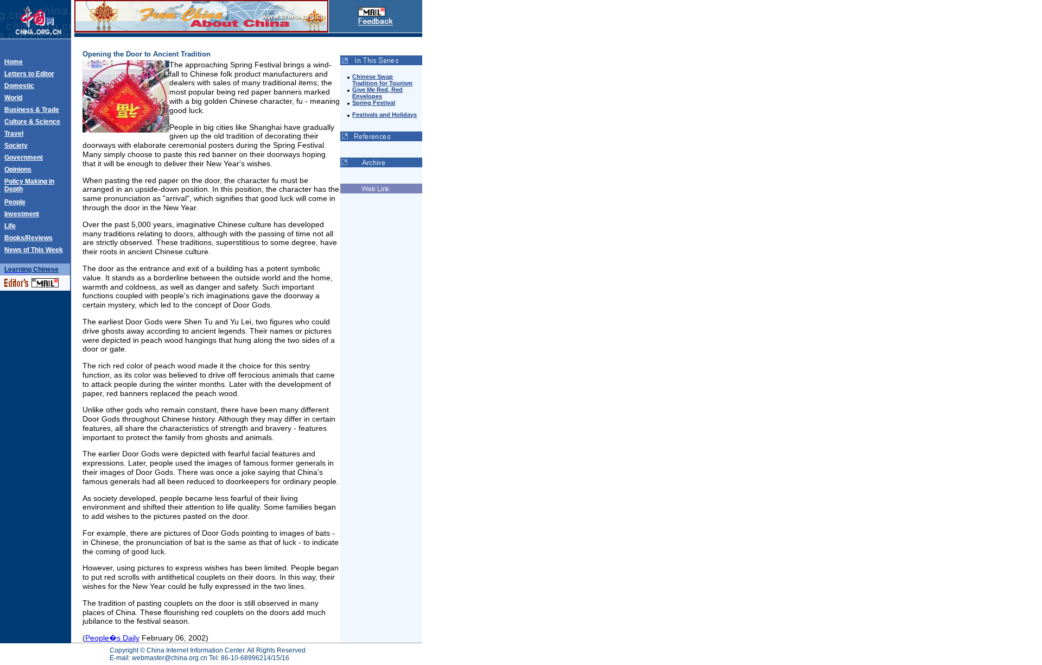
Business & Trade (31, 110)
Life (10, 226)
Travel (13, 133)
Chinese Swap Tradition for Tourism (382, 79)
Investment (21, 214)
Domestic (19, 86)
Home (13, 62)
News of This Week (33, 250)
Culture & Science (32, 122)
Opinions (17, 169)
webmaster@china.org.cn (169, 658)
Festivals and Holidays (384, 114)
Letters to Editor (29, 74)
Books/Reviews (28, 238)
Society (16, 145)
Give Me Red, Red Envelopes (377, 92)
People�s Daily (112, 637)
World (13, 98)
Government (23, 157)
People (15, 202)
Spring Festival (373, 102)
